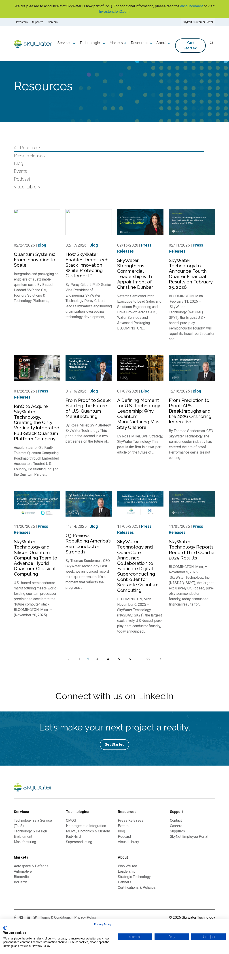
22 (148, 659)
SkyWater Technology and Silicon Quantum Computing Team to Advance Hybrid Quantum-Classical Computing (35, 558)
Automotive (23, 871)
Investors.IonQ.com (114, 11)
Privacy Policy (102, 924)
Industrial (21, 882)
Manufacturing (25, 842)
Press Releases (29, 155)
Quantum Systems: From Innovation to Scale (34, 259)
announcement (191, 6)
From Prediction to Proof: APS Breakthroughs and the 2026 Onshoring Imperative (190, 411)
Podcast (22, 179)
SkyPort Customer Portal (198, 22)
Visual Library (27, 187)
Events (20, 171)
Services (64, 43)
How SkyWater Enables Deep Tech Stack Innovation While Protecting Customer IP (87, 265)
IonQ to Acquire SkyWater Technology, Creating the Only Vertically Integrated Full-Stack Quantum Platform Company (36, 422)
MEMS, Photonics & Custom (88, 831)
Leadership (127, 871)
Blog (18, 163)
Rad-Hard (73, 836)
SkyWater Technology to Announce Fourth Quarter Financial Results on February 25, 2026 (190, 273)
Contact (176, 820)
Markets (116, 43)
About (161, 43)
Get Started (190, 45)
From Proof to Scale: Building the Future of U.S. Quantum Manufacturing (88, 408)
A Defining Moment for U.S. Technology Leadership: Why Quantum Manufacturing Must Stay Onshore (139, 413)
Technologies (90, 43)
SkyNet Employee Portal (189, 836)
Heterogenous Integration (86, 826)
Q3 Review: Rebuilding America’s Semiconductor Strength (88, 543)
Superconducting (79, 842)
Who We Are (127, 866)
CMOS (71, 820)
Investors (22, 22)
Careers (53, 22)
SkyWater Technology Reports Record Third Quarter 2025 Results (192, 549)
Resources (139, 43)
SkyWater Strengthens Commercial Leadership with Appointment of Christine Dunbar (135, 273)
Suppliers (37, 22)
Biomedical (22, 877)
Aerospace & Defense (31, 866)
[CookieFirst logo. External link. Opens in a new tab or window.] (5, 928)
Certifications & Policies (137, 887)
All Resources (27, 147)
